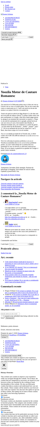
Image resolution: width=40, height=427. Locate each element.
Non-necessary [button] (5, 410)
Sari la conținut (6, 2)
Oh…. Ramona (24, 300)
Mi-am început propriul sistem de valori (25, 302)
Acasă (7, 5)
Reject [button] (14, 361)
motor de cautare (11, 154)
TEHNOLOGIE (10, 19)
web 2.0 (23, 154)
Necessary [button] (4, 395)
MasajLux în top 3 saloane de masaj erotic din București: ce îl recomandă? (20, 272)
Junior (11, 224)
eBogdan (8, 302)
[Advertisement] (20, 62)
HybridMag (22, 335)
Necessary (6, 397)
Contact (7, 11)
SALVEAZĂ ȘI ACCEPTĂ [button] (10, 425)
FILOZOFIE (9, 25)
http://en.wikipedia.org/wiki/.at (15, 219)
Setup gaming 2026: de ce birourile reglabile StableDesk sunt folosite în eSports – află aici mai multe (21, 276)
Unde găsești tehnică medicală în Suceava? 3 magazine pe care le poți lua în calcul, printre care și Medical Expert (21, 263)
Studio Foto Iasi (6, 253)
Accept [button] (9, 361)
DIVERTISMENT (11, 27)
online (19, 154)
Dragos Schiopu (8, 101)
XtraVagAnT (13, 202)
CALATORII (9, 23)
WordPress (12, 335)
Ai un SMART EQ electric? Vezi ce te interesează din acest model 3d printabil (21, 268)
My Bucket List (10, 9)
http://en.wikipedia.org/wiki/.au (15, 217)
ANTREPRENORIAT (12, 18)
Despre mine (9, 7)
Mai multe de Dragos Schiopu (10, 175)
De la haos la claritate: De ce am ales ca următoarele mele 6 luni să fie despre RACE (21, 281)
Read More (20, 361)
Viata (6, 87)
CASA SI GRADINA (12, 21)
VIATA (7, 29)
